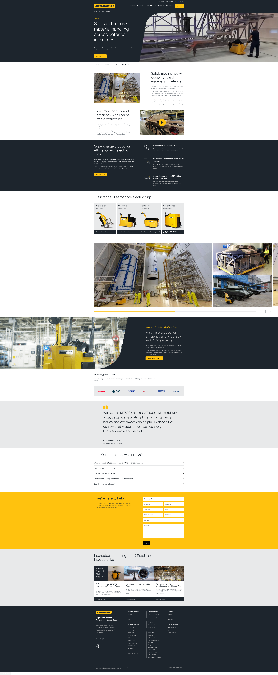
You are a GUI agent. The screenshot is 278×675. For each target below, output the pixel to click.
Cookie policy (172, 667)
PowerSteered (132, 640)
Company (161, 6)
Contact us (179, 6)
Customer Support (172, 627)
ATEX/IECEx (131, 648)
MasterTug (131, 630)
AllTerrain (130, 638)
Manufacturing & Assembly (155, 657)
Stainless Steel (132, 645)
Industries (140, 6)
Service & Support (151, 6)
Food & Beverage (152, 654)
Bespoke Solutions (133, 653)
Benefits (107, 64)
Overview (98, 64)
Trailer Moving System (133, 643)
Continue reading (100, 599)
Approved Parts (171, 630)
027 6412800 (161, 1)
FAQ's (115, 64)
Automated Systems (133, 651)
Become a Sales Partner (171, 1)
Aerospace (150, 635)
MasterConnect (172, 632)
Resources (169, 6)
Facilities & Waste (152, 652)
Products (132, 6)
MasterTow (131, 632)
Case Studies (151, 625)
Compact (130, 614)
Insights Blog (151, 627)
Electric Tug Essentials (153, 614)
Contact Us (170, 619)
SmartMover (131, 627)
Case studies (125, 64)
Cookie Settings (5, 673)
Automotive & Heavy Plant (154, 638)
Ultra (129, 619)
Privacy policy (179, 667)
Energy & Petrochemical (154, 645)
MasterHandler (132, 635)
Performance (131, 617)
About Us (170, 614)
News (169, 617)
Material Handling (152, 617)
